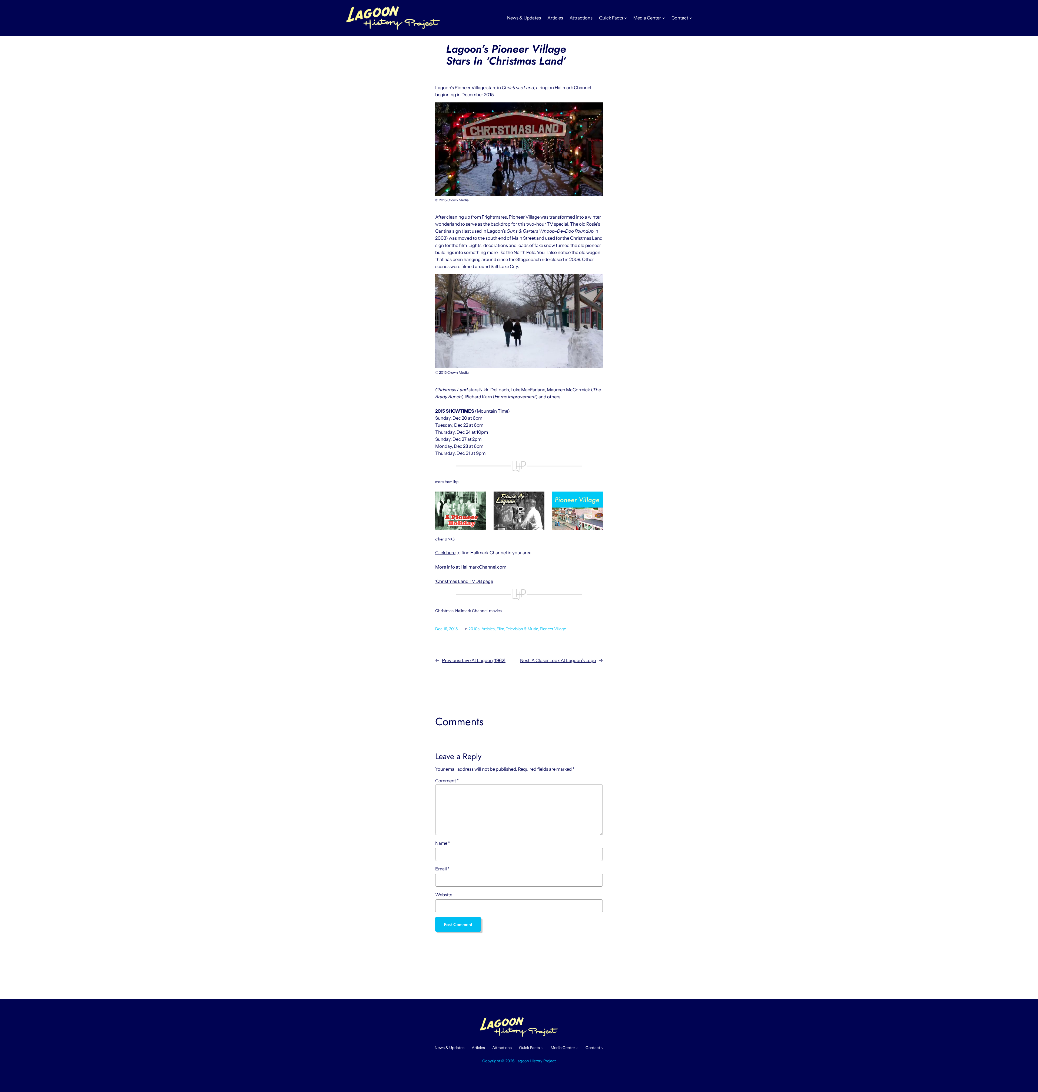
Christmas (444, 610)
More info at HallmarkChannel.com (470, 567)
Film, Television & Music (517, 628)
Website (443, 894)
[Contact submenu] (690, 17)
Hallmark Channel (471, 610)
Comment (447, 780)
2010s (474, 628)
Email (442, 868)
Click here (445, 552)
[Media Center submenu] (663, 17)
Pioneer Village (553, 628)
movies (495, 610)
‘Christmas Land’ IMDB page (464, 581)
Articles (488, 628)
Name (442, 843)
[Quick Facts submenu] (625, 17)
